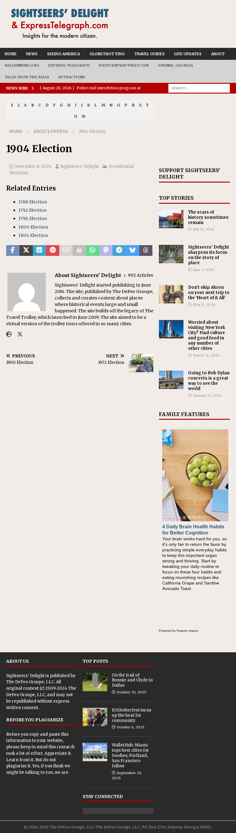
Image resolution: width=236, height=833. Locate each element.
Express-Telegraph (68, 65)
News (31, 54)
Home (11, 54)
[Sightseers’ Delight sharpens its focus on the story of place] (171, 254)
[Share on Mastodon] (105, 250)
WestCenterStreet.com (124, 65)
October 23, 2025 (131, 692)
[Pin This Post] (52, 250)
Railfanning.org (22, 65)
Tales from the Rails (27, 77)
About (218, 54)
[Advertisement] (194, 130)
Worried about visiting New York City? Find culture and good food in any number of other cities (206, 335)
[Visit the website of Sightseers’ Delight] (9, 334)
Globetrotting (107, 54)
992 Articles (140, 275)
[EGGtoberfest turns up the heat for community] (95, 717)
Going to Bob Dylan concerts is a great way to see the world (209, 380)
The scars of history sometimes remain (208, 217)
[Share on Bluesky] (132, 250)
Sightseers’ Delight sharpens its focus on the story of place (208, 255)
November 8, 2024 (33, 166)
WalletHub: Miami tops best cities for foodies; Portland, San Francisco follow (130, 755)
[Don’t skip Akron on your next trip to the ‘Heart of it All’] (171, 294)
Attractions (71, 77)
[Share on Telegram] (119, 250)
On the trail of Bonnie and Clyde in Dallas (132, 680)
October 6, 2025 (130, 727)
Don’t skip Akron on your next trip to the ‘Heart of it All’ (209, 292)
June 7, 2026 (203, 270)
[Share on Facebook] (12, 250)
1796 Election (32, 218)
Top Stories (176, 198)
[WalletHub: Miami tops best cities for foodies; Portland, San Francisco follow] (95, 752)
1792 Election (32, 210)
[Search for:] (199, 88)
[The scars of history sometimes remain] (171, 219)
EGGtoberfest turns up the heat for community (131, 715)
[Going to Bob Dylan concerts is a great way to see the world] (171, 380)
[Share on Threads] (145, 250)
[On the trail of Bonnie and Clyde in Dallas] (95, 682)
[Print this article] (79, 250)
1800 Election (33, 227)
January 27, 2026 (207, 395)
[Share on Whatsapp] (92, 250)
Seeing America (63, 54)
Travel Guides (149, 54)
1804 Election (33, 235)
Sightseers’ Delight (79, 166)
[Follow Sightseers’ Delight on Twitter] (18, 334)
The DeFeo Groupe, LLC (30, 682)
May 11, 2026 (204, 305)
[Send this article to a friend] (66, 250)
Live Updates (188, 54)
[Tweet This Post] (26, 250)
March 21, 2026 (206, 355)
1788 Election (32, 202)
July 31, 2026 (203, 229)
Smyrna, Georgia (175, 65)
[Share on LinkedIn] (39, 250)
